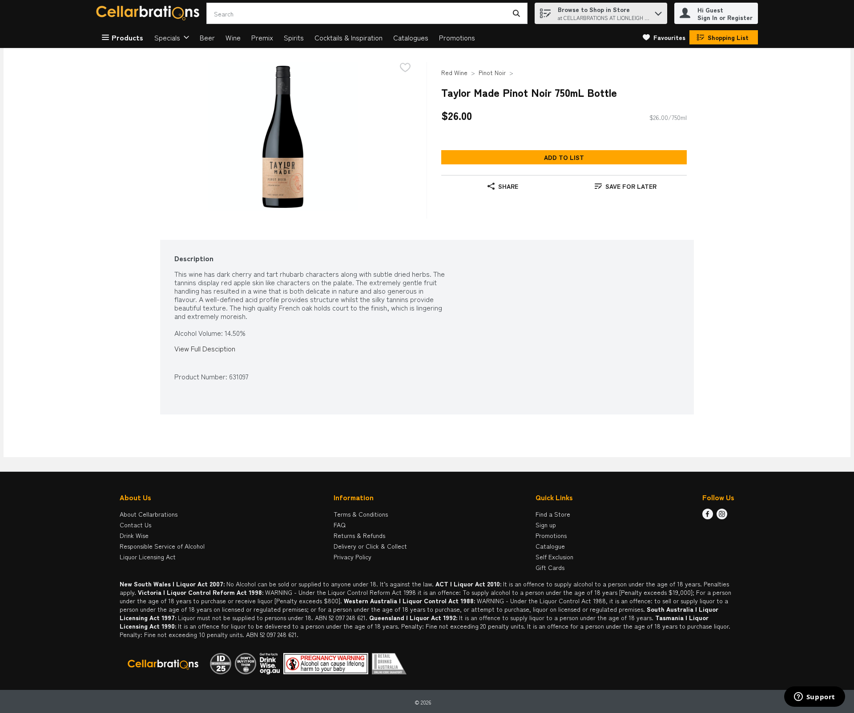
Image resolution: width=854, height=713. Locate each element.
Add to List (564, 157)
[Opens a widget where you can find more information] (814, 697)
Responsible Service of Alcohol (162, 546)
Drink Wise (134, 535)
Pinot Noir (492, 72)
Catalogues (410, 37)
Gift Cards (550, 567)
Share (508, 186)
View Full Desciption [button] (204, 348)
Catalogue (550, 546)
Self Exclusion (554, 556)
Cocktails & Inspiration (348, 37)
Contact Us (135, 524)
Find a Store (553, 514)
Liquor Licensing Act (148, 556)
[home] (149, 13)
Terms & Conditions (361, 514)
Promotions (457, 37)
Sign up (546, 524)
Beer (207, 37)
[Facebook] (707, 516)
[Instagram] (722, 516)
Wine (233, 37)
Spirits (294, 37)
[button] (658, 11)
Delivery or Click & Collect (370, 546)
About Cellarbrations (148, 514)
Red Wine (454, 72)
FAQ (340, 524)
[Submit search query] (516, 13)
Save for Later (631, 186)
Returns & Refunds (359, 535)
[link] (664, 37)
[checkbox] (405, 68)
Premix (262, 37)
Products (127, 37)
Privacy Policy (352, 556)
